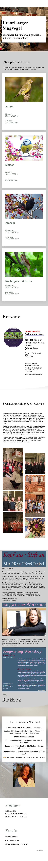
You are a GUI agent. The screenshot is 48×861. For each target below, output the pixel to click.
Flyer (4, 694)
